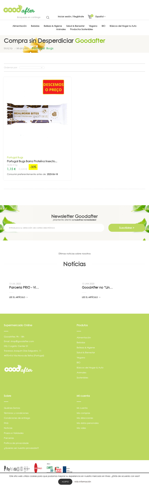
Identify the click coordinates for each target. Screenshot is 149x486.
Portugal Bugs (15, 157)
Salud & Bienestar (86, 352)
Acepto (65, 482)
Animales (81, 372)
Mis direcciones (85, 418)
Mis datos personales (88, 423)
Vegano (81, 357)
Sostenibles (82, 377)
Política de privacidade (16, 443)
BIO (78, 362)
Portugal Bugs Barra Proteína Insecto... (32, 161)
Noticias (8, 428)
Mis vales (81, 428)
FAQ (6, 423)
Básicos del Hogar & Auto (90, 367)
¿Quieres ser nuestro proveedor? (21, 448)
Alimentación (84, 337)
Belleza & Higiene (86, 347)
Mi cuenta (82, 408)
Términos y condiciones (16, 413)
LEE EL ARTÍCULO (17, 297)
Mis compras (83, 413)
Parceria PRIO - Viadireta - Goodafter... (25, 287)
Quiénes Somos (12, 408)
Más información (82, 481)
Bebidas (81, 342)
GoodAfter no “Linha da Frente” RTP (98, 287)
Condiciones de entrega (17, 418)
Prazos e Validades (14, 433)
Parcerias (9, 438)
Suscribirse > (126, 227)
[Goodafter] (19, 10)
